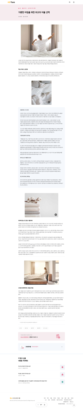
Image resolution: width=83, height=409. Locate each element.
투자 (48, 398)
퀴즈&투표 (53, 400)
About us (71, 401)
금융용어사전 (65, 401)
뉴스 (46, 400)
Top (74, 405)
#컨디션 (26, 328)
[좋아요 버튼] (38, 405)
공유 (44, 405)
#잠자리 (32, 328)
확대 (59, 54)
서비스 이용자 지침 (69, 403)
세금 (62, 398)
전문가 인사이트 (60, 400)
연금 (68, 398)
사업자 (72, 398)
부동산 (58, 398)
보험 (65, 398)
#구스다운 (45, 328)
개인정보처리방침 (61, 403)
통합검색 (69, 2)
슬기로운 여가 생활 (31, 8)
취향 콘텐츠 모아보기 (68, 400)
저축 (45, 398)
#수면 (20, 328)
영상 (49, 400)
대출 (51, 398)
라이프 (25, 8)
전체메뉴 (73, 2)
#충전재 (38, 328)
